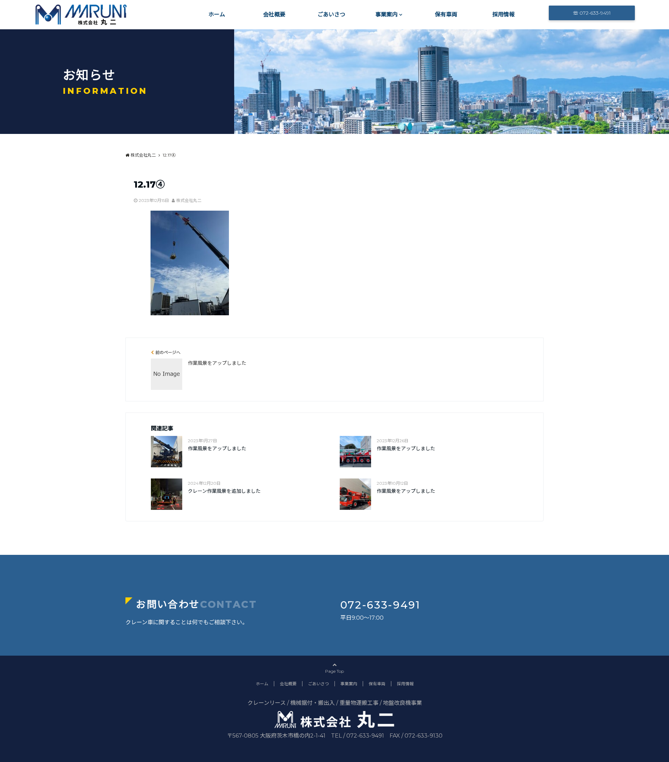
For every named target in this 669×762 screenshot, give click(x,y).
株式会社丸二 (188, 200)
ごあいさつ (331, 14)
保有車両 (446, 14)
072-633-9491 (380, 604)
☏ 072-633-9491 (592, 13)
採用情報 (503, 14)
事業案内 (386, 14)
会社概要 (274, 14)
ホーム (216, 14)
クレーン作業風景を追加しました (224, 491)
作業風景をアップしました (217, 448)
